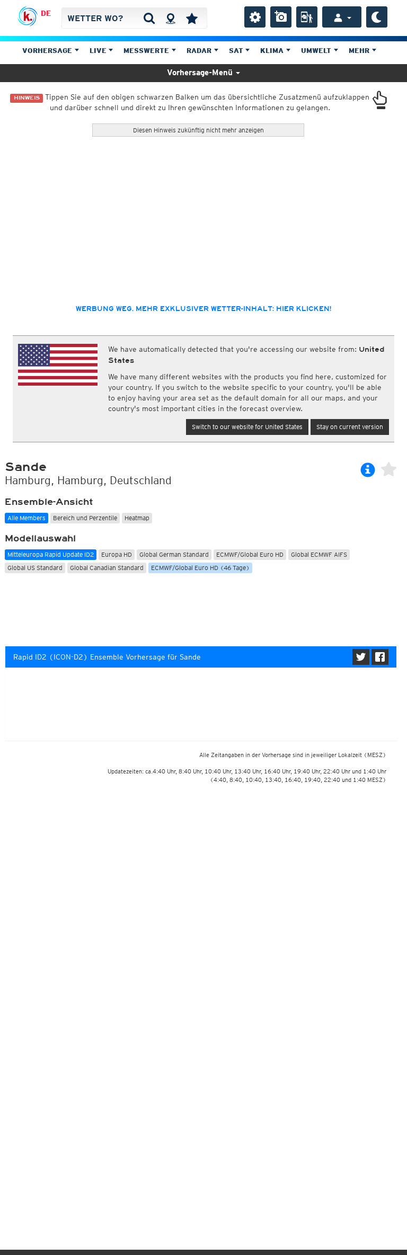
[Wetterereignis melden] (306, 17)
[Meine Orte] (191, 18)
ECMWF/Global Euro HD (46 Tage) (200, 568)
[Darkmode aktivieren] (376, 17)
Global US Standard (35, 568)
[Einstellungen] (255, 17)
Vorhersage (48, 51)
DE (46, 13)
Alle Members (26, 518)
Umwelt (317, 51)
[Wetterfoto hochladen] (280, 17)
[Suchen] (149, 18)
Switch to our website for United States (247, 427)
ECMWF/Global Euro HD (250, 554)
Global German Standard (174, 554)
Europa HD (116, 554)
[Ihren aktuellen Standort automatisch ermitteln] (170, 18)
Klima (273, 51)
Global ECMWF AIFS (319, 554)
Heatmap (137, 518)
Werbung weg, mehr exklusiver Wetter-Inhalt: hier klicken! (203, 309)
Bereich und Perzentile (85, 518)
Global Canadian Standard (107, 568)
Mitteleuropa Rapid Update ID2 (50, 554)
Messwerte (147, 51)
